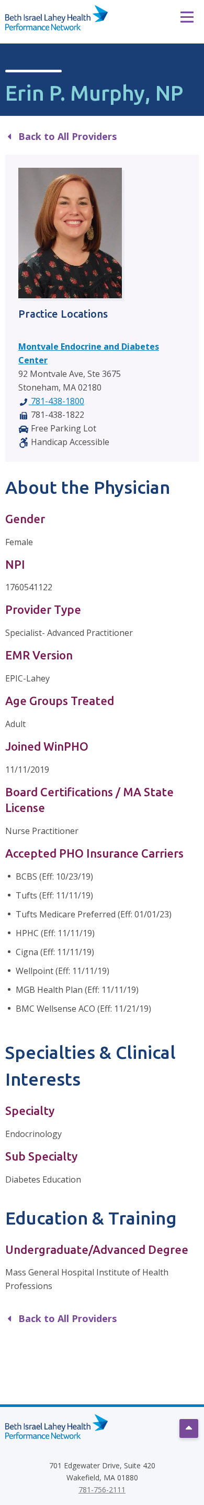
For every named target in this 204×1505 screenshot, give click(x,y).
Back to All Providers (66, 136)
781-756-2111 (102, 1490)
